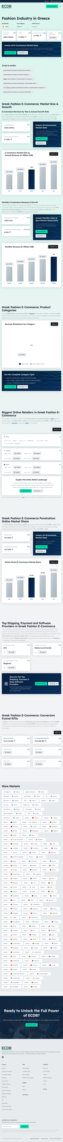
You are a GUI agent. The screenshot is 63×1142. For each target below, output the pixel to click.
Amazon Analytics (6, 1090)
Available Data (26, 1071)
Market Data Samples (27, 1077)
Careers (45, 1074)
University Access (56, 1)
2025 (53, 324)
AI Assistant (5, 1081)
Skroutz (14, 423)
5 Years (53, 154)
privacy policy (14, 1131)
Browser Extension (6, 1106)
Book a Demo (52, 6)
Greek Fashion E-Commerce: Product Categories (16, 74)
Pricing (45, 1089)
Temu (6, 26)
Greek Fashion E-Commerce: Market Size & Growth (16, 70)
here (23, 497)
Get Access (22, 52)
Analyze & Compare (7, 1071)
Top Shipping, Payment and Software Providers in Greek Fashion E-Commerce (23, 87)
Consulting (25, 1094)
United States (30, 440)
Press (44, 1084)
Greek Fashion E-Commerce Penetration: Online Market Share (19, 83)
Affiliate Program (47, 1077)
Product (4, 1064)
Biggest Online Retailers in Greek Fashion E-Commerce (17, 79)
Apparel (19, 26)
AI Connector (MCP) (7, 1109)
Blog (23, 1086)
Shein (27, 423)
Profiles (4, 1068)
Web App (4, 1097)
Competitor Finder (6, 1074)
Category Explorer (6, 1084)
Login (47, 1)
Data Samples (26, 1074)
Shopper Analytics (6, 1093)
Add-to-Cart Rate (8, 738)
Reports (24, 1089)
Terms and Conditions (55, 1138)
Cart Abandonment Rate (42, 738)
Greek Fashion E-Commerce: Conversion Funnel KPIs (17, 92)
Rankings (4, 1078)
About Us (45, 1068)
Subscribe (24, 1126)
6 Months (52, 246)
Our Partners (46, 1071)
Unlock (54, 37)
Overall (56, 429)
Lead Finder (5, 1087)
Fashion (14, 440)
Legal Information (34, 1138)
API (2, 1100)
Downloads (5, 1103)
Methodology (25, 1068)
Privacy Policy (44, 1138)
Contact (45, 1081)
